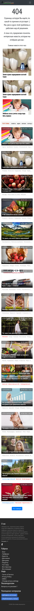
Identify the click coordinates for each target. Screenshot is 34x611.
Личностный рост (17, 242)
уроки (31, 147)
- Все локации (6, 569)
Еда (28, 360)
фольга (11, 218)
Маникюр (6, 313)
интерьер (23, 336)
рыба (4, 360)
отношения (20, 455)
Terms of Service (8, 575)
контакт (29, 408)
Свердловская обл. (27, 384)
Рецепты (5, 563)
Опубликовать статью (10, 599)
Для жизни (6, 558)
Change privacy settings (10, 581)
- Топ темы (5, 565)
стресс (16, 147)
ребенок (10, 147)
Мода (10, 336)
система (5, 289)
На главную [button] (17, 509)
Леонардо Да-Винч (9, 502)
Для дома (5, 560)
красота (13, 313)
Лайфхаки (5, 554)
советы (13, 123)
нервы (5, 170)
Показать (4, 541)
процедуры (11, 431)
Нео (24, 431)
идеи (18, 123)
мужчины (6, 455)
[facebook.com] (2, 545)
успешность (7, 242)
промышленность (28, 289)
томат (17, 265)
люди (24, 170)
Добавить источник (9, 595)
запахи (24, 123)
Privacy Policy (6, 577)
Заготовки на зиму (14, 194)
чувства (22, 360)
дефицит (30, 170)
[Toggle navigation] (30, 2)
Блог (3, 552)
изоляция (13, 289)
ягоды (5, 194)
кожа (4, 431)
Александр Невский (9, 479)
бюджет (23, 408)
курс (28, 431)
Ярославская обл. (14, 384)
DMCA (4, 579)
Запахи (16, 336)
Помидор (23, 265)
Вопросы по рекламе (8, 586)
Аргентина (26, 502)
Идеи (16, 360)
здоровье (18, 170)
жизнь (24, 218)
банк (29, 265)
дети (4, 147)
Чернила (26, 313)
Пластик (11, 170)
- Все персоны (6, 567)
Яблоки (23, 194)
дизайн (19, 313)
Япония (5, 336)
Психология (23, 147)
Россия (5, 384)
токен (19, 289)
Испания (18, 502)
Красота (5, 556)
